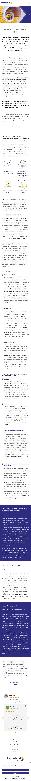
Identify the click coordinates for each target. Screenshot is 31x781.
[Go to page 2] (15, 732)
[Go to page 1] (14, 732)
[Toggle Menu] (28, 3)
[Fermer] (30, 762)
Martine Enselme (15, 707)
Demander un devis (15, 682)
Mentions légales (22, 778)
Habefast (12, 695)
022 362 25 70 (15, 749)
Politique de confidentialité (11, 778)
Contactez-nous (15, 751)
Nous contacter (15, 127)
